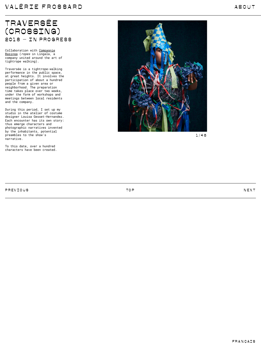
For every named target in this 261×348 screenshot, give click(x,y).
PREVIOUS (17, 190)
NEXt (250, 190)
